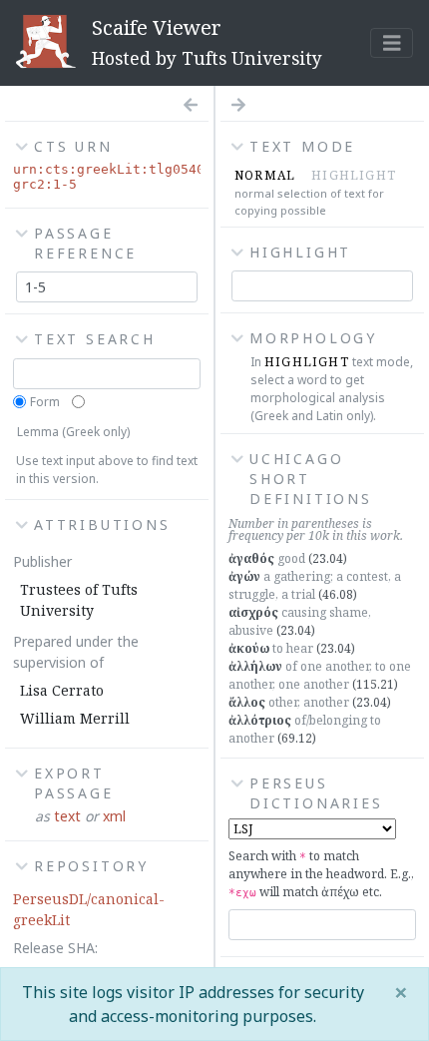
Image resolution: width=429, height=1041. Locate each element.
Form (45, 401)
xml (114, 815)
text (67, 815)
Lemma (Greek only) (73, 431)
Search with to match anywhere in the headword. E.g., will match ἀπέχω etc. (321, 873)
